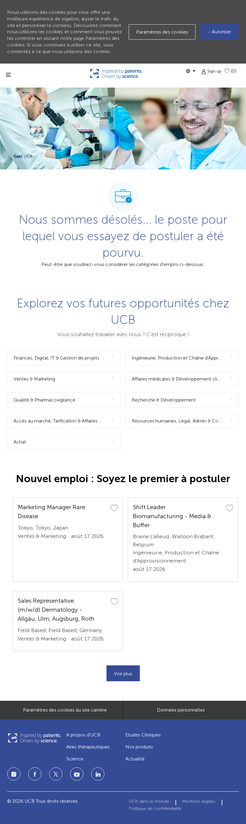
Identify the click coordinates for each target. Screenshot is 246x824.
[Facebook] (34, 774)
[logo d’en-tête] (116, 74)
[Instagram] (13, 774)
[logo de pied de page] (34, 738)
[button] (190, 71)
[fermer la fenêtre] (8, 74)
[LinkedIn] (76, 774)
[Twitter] (55, 774)
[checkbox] (114, 508)
